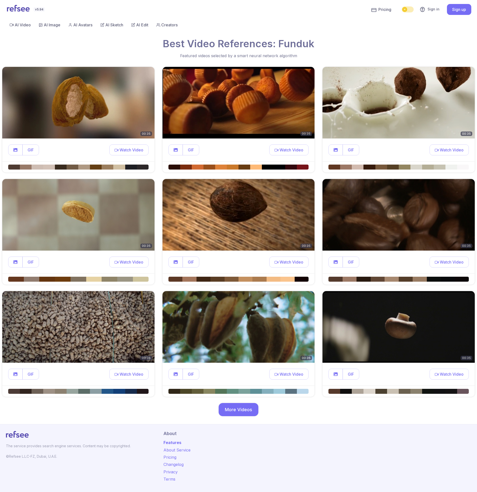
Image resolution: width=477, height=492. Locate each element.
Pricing (384, 9)
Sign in (429, 9)
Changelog (173, 464)
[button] (15, 149)
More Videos (238, 409)
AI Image (52, 24)
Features (172, 442)
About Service (177, 449)
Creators (169, 24)
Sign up (459, 9)
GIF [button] (31, 149)
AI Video (23, 24)
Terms (169, 479)
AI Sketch (114, 24)
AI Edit (142, 24)
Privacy (170, 471)
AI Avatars (82, 24)
